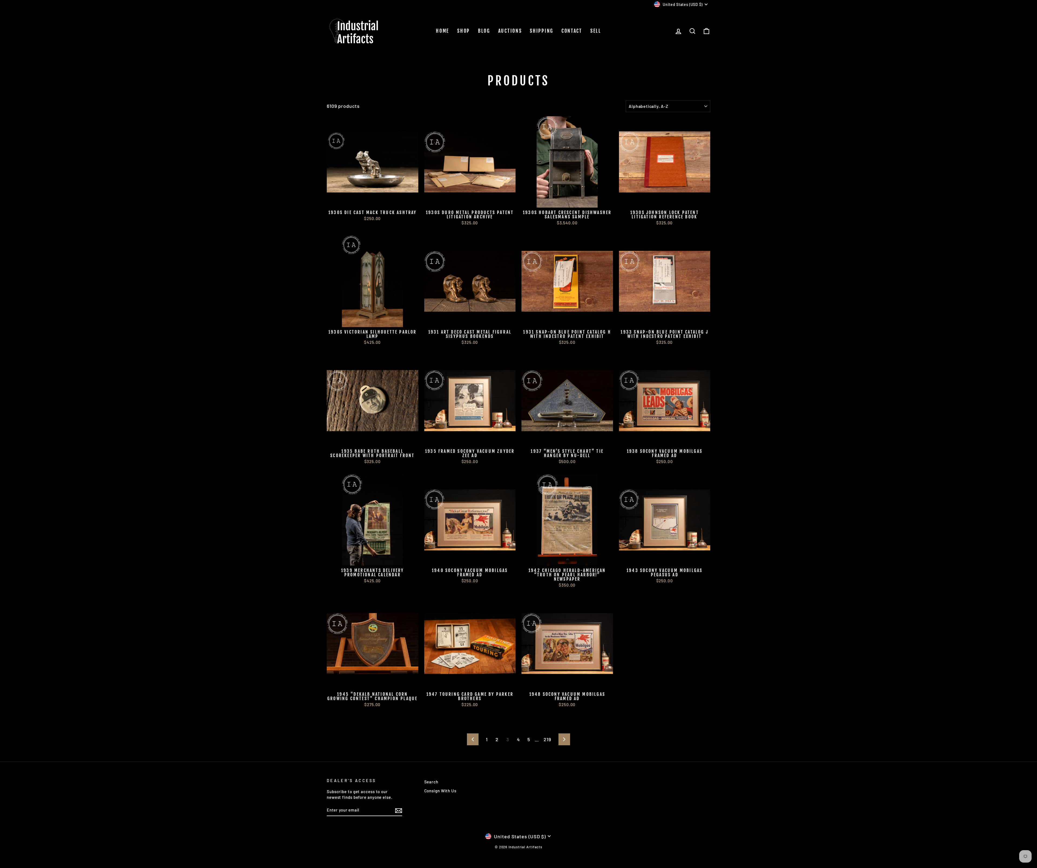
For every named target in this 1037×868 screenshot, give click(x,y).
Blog (484, 31)
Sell (595, 31)
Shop (463, 31)
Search (431, 781)
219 (547, 739)
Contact (571, 31)
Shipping (541, 31)
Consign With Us (440, 790)
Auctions (510, 31)
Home (442, 31)
